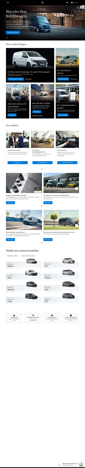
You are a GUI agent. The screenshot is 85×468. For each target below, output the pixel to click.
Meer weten (28, 79)
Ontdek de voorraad (63, 79)
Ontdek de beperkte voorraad (15, 79)
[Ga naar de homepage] (42, 2)
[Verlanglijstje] (67, 3)
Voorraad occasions (37, 115)
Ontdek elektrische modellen (28, 255)
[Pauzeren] (7, 37)
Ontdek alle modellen (12, 255)
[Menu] (8, 2)
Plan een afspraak (63, 115)
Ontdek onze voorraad (13, 32)
